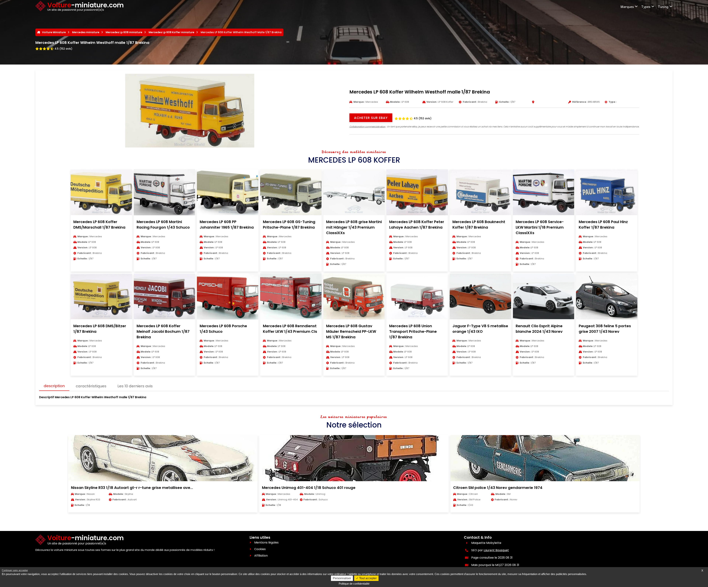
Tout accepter (367, 578)
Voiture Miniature (54, 32)
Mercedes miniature (85, 32)
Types (645, 6)
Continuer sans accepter (15, 570)
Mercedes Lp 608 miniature (124, 32)
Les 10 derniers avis (135, 386)
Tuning (663, 6)
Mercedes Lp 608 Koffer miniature (171, 32)
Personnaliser (342, 578)
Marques (627, 6)
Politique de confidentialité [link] (354, 583)
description (54, 385)
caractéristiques (91, 386)
